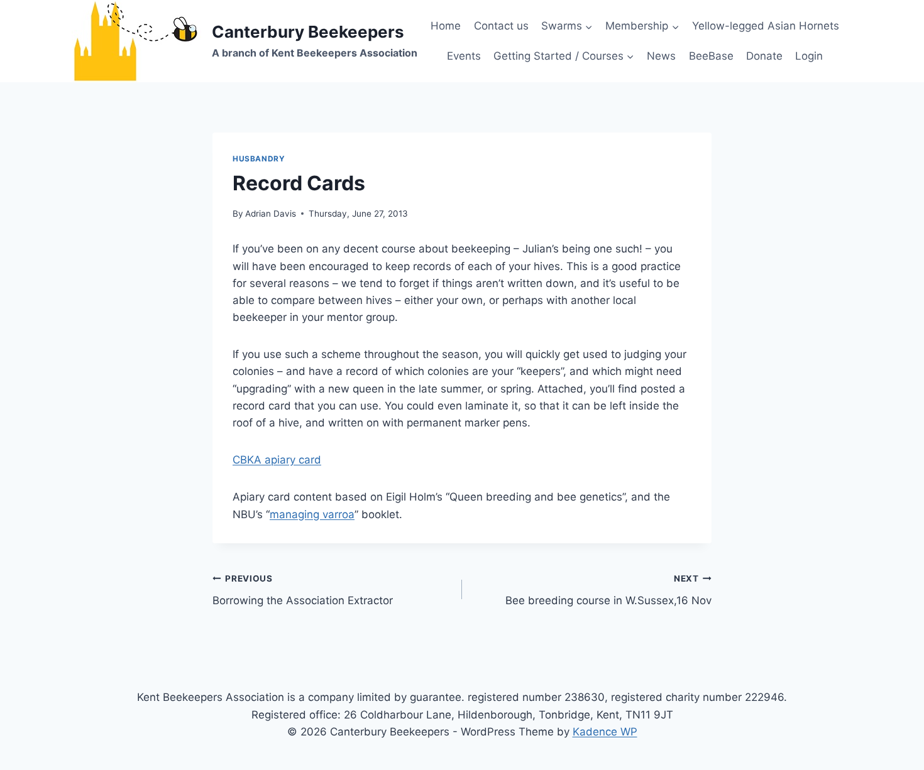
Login (809, 56)
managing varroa (312, 514)
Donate (764, 56)
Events (464, 56)
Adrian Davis (270, 214)
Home (446, 25)
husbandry (259, 158)
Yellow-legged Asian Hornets (765, 25)
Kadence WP (605, 731)
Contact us (501, 25)
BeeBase (711, 56)
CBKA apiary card (277, 459)
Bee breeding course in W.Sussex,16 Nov (608, 590)
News (661, 56)
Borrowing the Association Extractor (302, 590)
